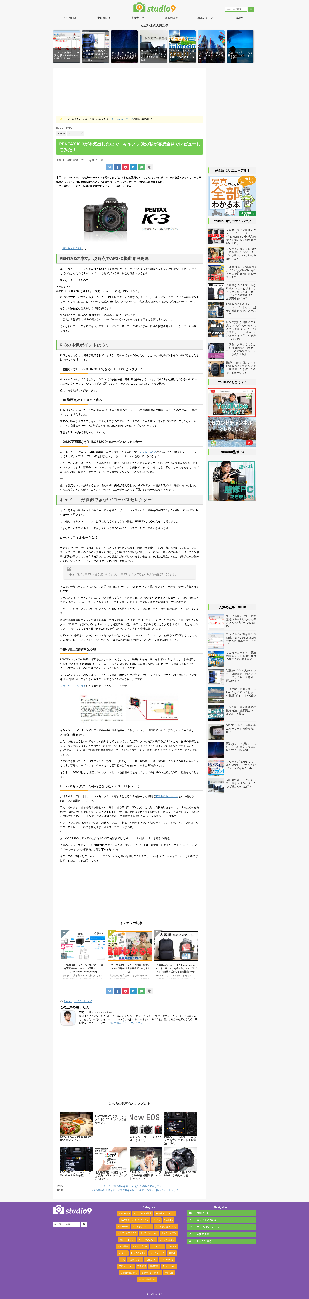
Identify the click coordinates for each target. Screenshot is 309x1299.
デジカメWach (147, 452)
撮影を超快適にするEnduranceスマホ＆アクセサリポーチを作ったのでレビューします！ (241, 367)
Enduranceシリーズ (122, 119)
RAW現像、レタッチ (165, 1213)
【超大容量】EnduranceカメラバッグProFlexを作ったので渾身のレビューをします (241, 271)
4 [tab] (136, 979)
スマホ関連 (123, 1246)
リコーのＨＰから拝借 (73, 686)
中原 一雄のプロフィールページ (126, 1022)
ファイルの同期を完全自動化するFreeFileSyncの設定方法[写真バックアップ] (241, 639)
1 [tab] (122, 979)
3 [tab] (132, 979)
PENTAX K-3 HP (72, 248)
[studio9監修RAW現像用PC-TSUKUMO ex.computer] (232, 499)
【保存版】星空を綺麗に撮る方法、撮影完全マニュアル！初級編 (241, 710)
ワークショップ (157, 1253)
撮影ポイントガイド (151, 1272)
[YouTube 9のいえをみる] (232, 445)
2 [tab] (127, 979)
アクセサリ (123, 1226)
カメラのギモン (169, 1233)
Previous (64, 956)
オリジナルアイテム (127, 1233)
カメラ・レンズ (83, 1001)
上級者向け (137, 17)
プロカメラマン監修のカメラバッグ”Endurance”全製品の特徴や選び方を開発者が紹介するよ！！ (176, 968)
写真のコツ (171, 17)
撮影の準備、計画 (129, 1272)
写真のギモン (205, 17)
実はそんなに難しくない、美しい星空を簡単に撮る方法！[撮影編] (124, 55)
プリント (172, 1246)
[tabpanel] (83, 956)
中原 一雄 (97, 160)
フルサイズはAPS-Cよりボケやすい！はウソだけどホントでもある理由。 (241, 765)
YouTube (168, 1220)
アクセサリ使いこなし (165, 1226)
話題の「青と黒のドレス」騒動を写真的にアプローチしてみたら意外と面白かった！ (241, 675)
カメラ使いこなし (147, 1239)
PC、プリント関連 (142, 1213)
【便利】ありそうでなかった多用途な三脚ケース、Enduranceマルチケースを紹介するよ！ (241, 349)
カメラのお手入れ (149, 1233)
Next (195, 956)
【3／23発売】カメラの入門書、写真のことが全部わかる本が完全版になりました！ (83, 968)
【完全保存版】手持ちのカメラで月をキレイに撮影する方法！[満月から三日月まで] (134, 1190)
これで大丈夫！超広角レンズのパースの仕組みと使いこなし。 (211, 55)
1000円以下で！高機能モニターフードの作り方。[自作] (241, 729)
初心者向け (70, 17)
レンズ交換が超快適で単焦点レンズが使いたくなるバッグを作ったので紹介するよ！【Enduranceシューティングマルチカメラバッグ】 (241, 330)
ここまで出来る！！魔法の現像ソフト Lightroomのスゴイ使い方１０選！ (241, 656)
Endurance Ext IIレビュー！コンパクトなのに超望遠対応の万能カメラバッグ (241, 308)
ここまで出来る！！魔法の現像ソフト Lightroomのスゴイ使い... (182, 55)
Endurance (124, 1213)
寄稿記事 (154, 1266)
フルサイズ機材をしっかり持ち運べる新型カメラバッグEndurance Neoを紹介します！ (241, 253)
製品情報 (169, 1272)
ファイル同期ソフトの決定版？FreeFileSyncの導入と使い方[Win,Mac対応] (241, 621)
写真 (123, 1259)
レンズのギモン (138, 1253)
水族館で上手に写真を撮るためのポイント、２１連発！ (240, 55)
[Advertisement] (129, 91)
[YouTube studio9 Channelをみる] (232, 415)
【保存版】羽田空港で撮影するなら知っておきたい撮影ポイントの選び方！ (241, 693)
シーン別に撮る (166, 1239)
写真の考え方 (166, 1259)
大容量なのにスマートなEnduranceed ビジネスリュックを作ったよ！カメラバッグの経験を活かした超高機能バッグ (129, 968)
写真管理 (141, 1266)
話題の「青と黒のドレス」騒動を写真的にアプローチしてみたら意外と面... (95, 55)
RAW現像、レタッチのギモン (135, 1220)
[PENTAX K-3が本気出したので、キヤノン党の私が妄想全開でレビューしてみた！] (133, 167)
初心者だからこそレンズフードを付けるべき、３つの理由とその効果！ (153, 55)
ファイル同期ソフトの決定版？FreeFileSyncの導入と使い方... (66, 55)
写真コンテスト (126, 1266)
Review (239, 17)
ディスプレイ (157, 1246)
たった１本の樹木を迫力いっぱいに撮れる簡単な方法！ (134, 1186)
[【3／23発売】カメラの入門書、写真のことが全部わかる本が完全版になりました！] (232, 214)
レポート (123, 1253)
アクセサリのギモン (141, 1226)
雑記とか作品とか (147, 1279)
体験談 (172, 1253)
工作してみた (169, 1266)
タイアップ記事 (139, 1246)
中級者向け (103, 17)
